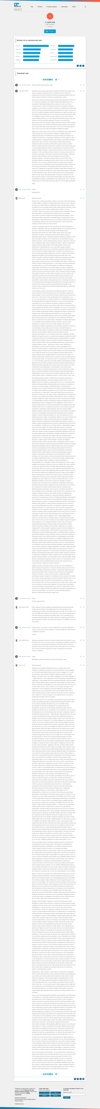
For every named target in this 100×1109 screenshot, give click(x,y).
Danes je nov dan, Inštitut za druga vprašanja (24, 1090)
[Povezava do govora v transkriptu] (81, 85)
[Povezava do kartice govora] (84, 85)
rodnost (52, 53)
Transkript (51, 31)
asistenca (18, 60)
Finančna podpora (19, 1100)
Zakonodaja (64, 6)
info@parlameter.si (19, 1103)
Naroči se (67, 1097)
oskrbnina (18, 46)
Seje (32, 6)
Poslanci (40, 6)
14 (56, 79)
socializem (18, 53)
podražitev (53, 49)
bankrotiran (18, 49)
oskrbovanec (53, 56)
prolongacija (53, 60)
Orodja (74, 6)
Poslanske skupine (52, 6)
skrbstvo (18, 56)
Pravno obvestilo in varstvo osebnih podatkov (25, 1099)
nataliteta (52, 46)
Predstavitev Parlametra (20, 1097)
